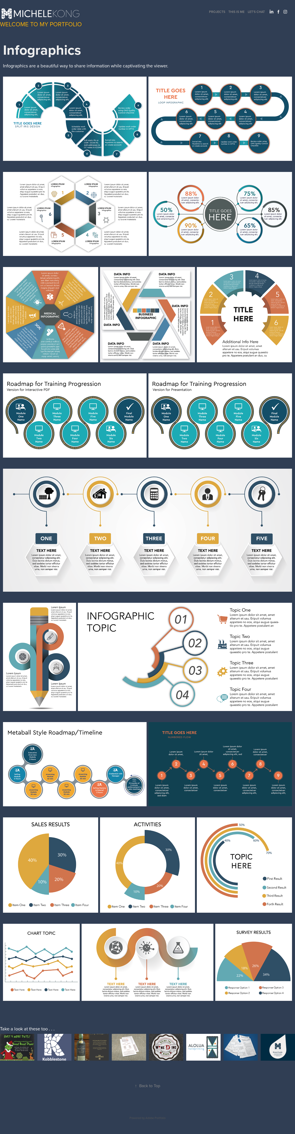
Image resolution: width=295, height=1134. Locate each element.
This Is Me (236, 11)
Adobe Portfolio (155, 1118)
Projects (217, 11)
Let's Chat (256, 11)
